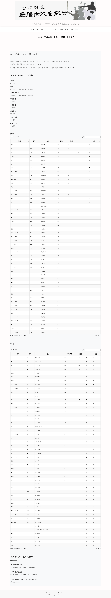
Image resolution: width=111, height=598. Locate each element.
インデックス (52, 29)
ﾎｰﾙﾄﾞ (94, 141)
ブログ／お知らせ (63, 29)
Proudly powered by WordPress (55, 593)
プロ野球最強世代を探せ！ (55, 21)
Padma (51, 595)
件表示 (16, 136)
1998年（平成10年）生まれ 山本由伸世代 (23, 567)
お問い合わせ (74, 29)
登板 (61, 141)
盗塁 (96, 354)
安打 (80, 354)
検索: (82, 137)
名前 (47, 141)
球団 (19, 141)
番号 (34, 141)
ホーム (32, 29)
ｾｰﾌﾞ (82, 141)
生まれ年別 (13, 560)
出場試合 (69, 354)
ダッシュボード (41, 29)
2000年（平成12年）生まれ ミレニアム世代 (23, 574)
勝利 (71, 141)
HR (88, 354)
